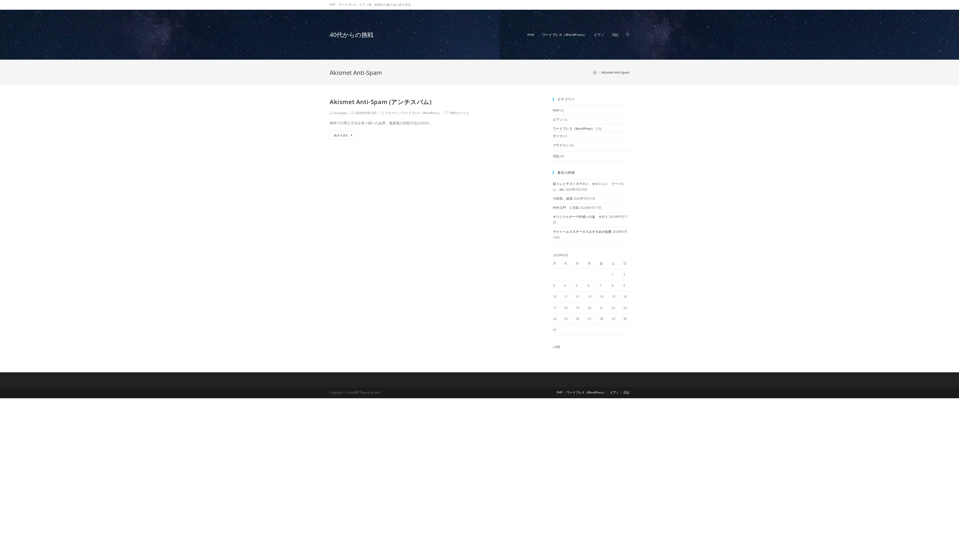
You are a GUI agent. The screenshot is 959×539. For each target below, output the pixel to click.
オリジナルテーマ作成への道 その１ (580, 216)
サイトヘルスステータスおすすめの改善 (582, 231)
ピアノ (558, 119)
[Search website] (627, 35)
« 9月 (556, 347)
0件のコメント (460, 113)
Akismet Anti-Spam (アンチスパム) (381, 102)
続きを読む (341, 135)
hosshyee (340, 113)
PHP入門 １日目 (566, 207)
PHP (556, 110)
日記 (556, 156)
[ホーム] (594, 72)
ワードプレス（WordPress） (422, 113)
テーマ (558, 136)
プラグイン (392, 113)
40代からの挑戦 (351, 34)
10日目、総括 (563, 198)
